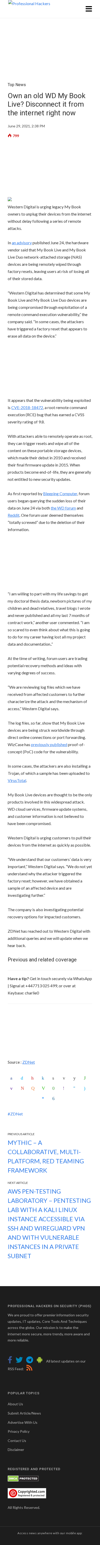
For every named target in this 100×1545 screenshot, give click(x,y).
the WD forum (63, 507)
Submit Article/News (24, 1413)
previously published (49, 744)
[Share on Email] (65, 1078)
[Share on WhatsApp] (86, 1078)
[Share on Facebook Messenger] (44, 1098)
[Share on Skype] (86, 1088)
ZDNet (28, 1062)
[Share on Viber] (65, 1088)
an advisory (22, 242)
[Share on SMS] (54, 1088)
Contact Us (17, 1440)
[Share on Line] (44, 1088)
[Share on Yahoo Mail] (12, 1088)
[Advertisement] (50, 170)
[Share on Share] (54, 1098)
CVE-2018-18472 (27, 407)
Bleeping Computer (60, 493)
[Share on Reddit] (75, 1078)
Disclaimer (16, 1449)
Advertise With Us (22, 1422)
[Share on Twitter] (23, 1078)
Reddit (13, 515)
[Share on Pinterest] (33, 1078)
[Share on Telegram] (75, 1088)
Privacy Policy (18, 1431)
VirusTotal (17, 780)
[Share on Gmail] (23, 1088)
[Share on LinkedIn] (44, 1078)
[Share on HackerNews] (33, 1088)
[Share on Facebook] (12, 1078)
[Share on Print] (54, 1078)
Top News (17, 84)
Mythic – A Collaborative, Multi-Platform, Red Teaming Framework (46, 1156)
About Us (15, 1404)
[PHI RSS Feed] (28, 1369)
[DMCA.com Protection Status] (23, 1478)
